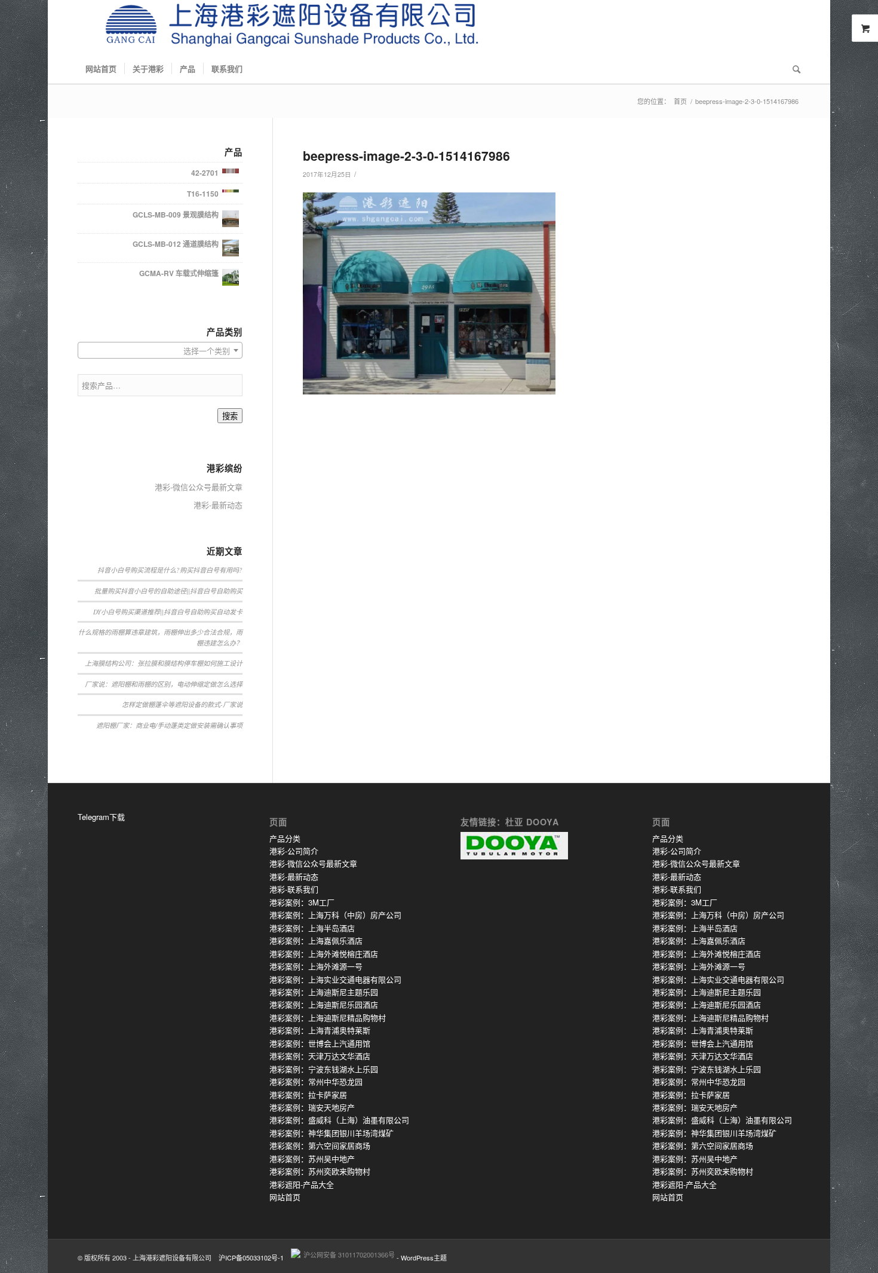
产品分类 (284, 838)
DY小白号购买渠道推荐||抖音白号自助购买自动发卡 (167, 611)
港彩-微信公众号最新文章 (198, 486)
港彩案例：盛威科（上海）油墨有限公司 (339, 1119)
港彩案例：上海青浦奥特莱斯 (319, 1030)
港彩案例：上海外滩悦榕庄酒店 (323, 953)
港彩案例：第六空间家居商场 (319, 1145)
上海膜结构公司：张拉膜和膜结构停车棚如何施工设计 (163, 663)
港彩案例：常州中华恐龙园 (316, 1081)
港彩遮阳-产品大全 (301, 1184)
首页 (680, 101)
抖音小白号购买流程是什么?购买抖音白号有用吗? (169, 569)
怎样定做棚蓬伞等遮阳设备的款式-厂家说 (182, 704)
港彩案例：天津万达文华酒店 (319, 1055)
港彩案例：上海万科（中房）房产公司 (335, 914)
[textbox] (160, 350)
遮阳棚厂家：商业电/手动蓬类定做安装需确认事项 (169, 725)
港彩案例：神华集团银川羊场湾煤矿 (331, 1133)
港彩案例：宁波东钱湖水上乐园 (323, 1069)
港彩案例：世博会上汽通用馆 (319, 1043)
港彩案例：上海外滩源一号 (316, 966)
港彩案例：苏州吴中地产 (312, 1158)
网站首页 (284, 1196)
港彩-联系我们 (293, 889)
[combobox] (160, 350)
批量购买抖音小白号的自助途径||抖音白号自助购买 (168, 590)
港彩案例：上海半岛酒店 (312, 928)
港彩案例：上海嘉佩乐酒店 (316, 940)
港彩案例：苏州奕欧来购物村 (319, 1171)
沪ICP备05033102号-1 (251, 1257)
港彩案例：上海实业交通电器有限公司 (335, 979)
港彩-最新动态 (218, 504)
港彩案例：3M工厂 (301, 902)
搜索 (230, 416)
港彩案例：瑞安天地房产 (312, 1107)
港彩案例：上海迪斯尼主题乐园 (323, 991)
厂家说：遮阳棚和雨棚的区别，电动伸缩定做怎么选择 (163, 684)
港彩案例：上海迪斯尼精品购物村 (327, 1017)
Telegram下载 (101, 816)
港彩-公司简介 (293, 850)
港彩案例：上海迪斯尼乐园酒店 (323, 1004)
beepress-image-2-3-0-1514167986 (406, 155)
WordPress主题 (424, 1257)
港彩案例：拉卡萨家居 (308, 1094)
